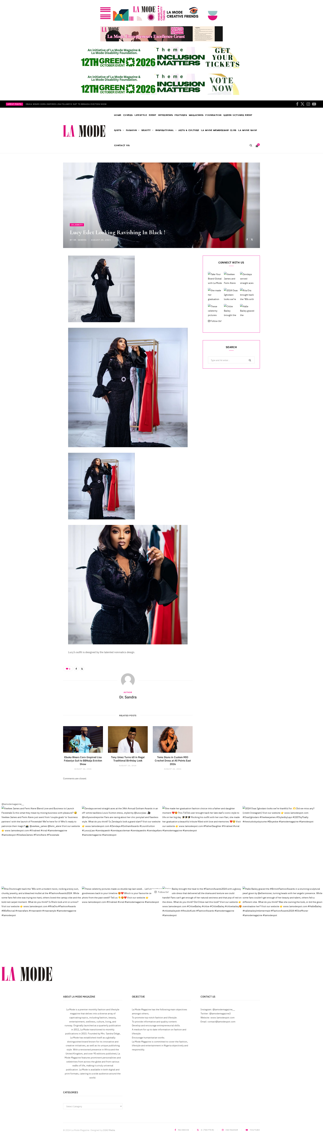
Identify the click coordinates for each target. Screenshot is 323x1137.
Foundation (213, 115)
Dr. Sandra (80, 240)
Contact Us (122, 145)
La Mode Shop (247, 130)
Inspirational (164, 130)
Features (181, 115)
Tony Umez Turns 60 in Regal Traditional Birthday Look (128, 758)
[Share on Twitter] (252, 239)
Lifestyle (141, 115)
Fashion (131, 130)
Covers (128, 115)
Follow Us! (216, 321)
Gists (117, 130)
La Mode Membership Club (218, 130)
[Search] (250, 145)
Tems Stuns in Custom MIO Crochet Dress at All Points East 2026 (173, 760)
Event (152, 115)
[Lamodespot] (84, 131)
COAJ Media (109, 1129)
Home (117, 115)
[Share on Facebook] (247, 239)
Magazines (196, 115)
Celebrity (77, 224)
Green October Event (237, 115)
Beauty (146, 130)
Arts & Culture (188, 130)
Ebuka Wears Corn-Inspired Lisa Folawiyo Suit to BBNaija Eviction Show (66, 104)
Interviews (165, 115)
